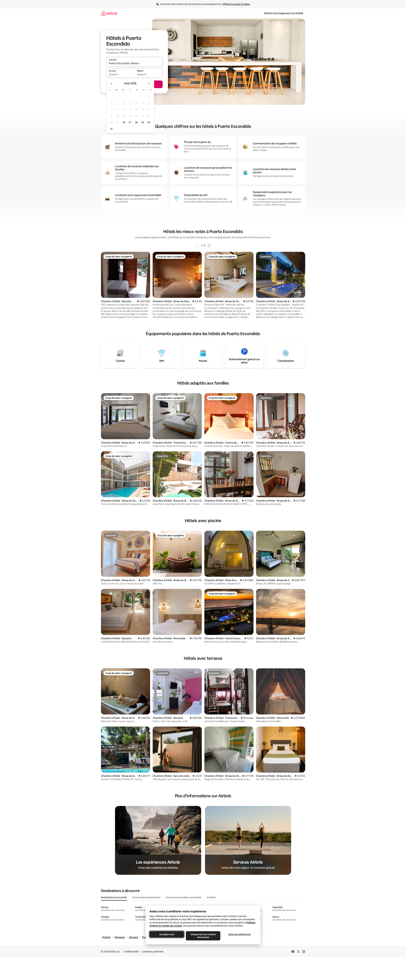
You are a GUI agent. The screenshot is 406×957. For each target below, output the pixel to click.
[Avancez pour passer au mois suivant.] (148, 83)
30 (148, 122)
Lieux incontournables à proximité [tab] (183, 897)
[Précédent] (197, 245)
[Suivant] (209, 245)
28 (136, 122)
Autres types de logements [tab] (146, 897)
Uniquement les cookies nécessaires (203, 936)
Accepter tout (166, 934)
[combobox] (134, 63)
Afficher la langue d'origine (236, 4)
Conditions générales (153, 951)
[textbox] (120, 74)
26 (124, 122)
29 (142, 122)
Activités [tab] (211, 897)
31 (111, 128)
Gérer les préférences (239, 934)
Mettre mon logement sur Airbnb (283, 13)
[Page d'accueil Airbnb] (109, 13)
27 (130, 122)
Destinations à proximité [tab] (114, 897)
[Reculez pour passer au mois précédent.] (112, 83)
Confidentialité (131, 951)
